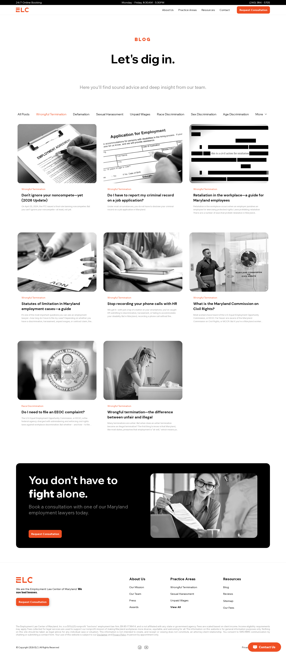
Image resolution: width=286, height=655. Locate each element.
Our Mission (136, 587)
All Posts (23, 114)
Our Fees (228, 607)
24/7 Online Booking (29, 2)
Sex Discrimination (203, 114)
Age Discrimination (236, 114)
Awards (134, 607)
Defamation (81, 114)
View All (175, 607)
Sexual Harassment (109, 114)
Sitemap (228, 601)
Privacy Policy (119, 634)
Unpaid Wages (140, 114)
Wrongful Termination (51, 114)
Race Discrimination (170, 114)
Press (132, 600)
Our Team (135, 593)
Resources (232, 579)
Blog (226, 587)
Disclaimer (102, 634)
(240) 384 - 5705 (259, 2)
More (259, 114)
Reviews (228, 593)
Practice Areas (182, 579)
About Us (137, 579)
